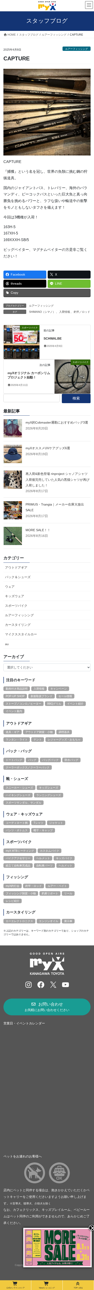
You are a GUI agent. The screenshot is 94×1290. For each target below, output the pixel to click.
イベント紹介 (75, 703)
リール (68, 893)
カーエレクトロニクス (19, 921)
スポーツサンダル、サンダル (23, 802)
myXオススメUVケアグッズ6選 (48, 448)
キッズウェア (14, 596)
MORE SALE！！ (38, 530)
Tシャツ (38, 822)
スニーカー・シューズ (19, 787)
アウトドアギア (16, 567)
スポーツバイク (16, 605)
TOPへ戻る (78, 1288)
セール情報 (65, 696)
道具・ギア (12, 732)
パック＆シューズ (18, 577)
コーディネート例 (17, 822)
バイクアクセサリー (18, 858)
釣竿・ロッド (33, 886)
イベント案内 (14, 711)
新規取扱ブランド (41, 696)
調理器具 (64, 732)
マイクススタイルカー (21, 634)
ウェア (10, 586)
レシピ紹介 (12, 901)
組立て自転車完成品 (18, 865)
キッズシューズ (48, 787)
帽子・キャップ (43, 830)
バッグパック (50, 760)
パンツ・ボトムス (17, 830)
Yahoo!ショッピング (47, 1288)
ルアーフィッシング (76, 48)
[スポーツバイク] (21, 342)
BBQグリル (54, 703)
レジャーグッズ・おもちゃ (64, 739)
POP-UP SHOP (15, 696)
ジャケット (56, 822)
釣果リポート (50, 893)
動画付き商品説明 (17, 688)
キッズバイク (64, 858)
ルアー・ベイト (57, 886)
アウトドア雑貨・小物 (39, 732)
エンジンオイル (48, 921)
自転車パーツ (44, 865)
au (7, 644)
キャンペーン (58, 688)
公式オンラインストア (15, 1288)
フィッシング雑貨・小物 (21, 893)
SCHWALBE (53, 338)
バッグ (32, 760)
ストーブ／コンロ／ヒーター (23, 703)
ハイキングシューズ (18, 795)
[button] (47, 1007)
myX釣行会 (12, 886)
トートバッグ (14, 760)
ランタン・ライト (17, 739)
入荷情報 (64, 311)
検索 (76, 398)
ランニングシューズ (48, 795)
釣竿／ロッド (82, 311)
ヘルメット (43, 858)
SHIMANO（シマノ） (42, 311)
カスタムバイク (49, 850)
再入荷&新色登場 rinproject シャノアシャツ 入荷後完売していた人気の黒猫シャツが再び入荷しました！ (57, 479)
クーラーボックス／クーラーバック (28, 767)
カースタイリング (18, 625)
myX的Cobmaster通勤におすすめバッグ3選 (57, 422)
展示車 (68, 921)
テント (38, 739)
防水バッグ (71, 760)
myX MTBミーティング (20, 850)
